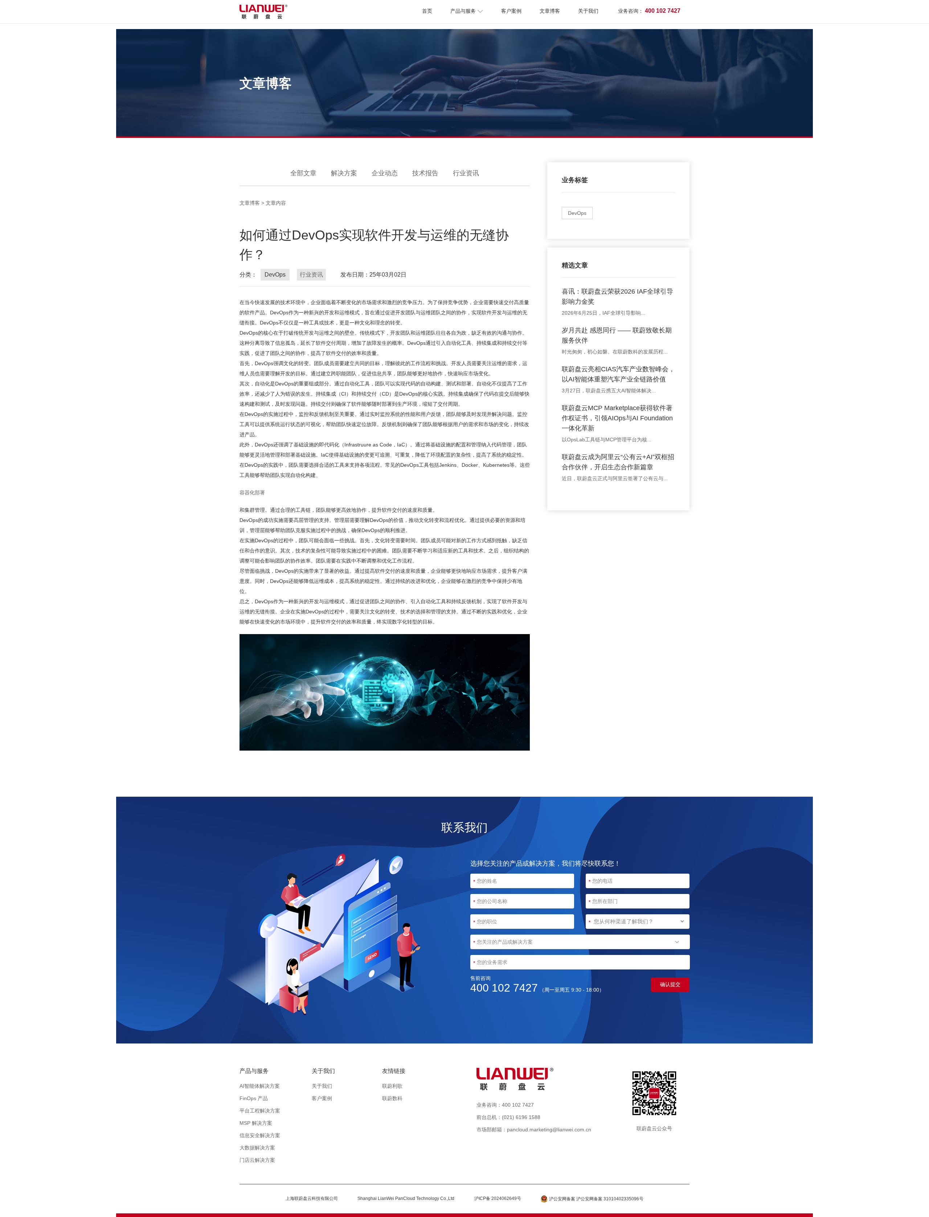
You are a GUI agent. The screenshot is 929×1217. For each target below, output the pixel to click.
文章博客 (550, 11)
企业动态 (385, 173)
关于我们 (588, 11)
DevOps (577, 213)
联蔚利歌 (392, 1086)
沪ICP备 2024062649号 (497, 1198)
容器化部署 (252, 492)
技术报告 (425, 173)
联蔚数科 (392, 1098)
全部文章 (303, 173)
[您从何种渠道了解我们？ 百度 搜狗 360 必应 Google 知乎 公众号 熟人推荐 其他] (637, 921)
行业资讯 (466, 173)
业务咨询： (649, 11)
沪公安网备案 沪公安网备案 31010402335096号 (596, 1198)
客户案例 (511, 11)
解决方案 (344, 173)
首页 (427, 11)
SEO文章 (466, 1117)
